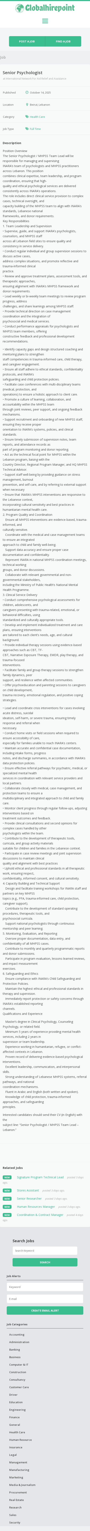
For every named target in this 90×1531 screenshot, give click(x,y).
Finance (14, 1417)
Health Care (37, 117)
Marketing (16, 1477)
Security (14, 1522)
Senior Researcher (29, 1198)
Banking (14, 1349)
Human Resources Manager (36, 1207)
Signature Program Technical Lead (40, 1177)
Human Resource (20, 1440)
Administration (19, 1342)
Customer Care (19, 1387)
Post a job (27, 41)
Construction (17, 1372)
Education (16, 1402)
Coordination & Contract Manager (40, 1215)
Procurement (18, 1492)
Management (18, 1462)
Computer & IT (18, 1364)
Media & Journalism (22, 1485)
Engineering (17, 1410)
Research (15, 1507)
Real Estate (16, 1500)
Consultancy (17, 1379)
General (14, 1425)
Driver (13, 1395)
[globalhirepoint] (45, 8)
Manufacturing (19, 1470)
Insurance (15, 1447)
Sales (12, 1515)
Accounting (16, 1334)
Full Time (35, 129)
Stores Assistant (28, 1190)
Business (15, 1357)
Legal (13, 1455)
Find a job (63, 41)
